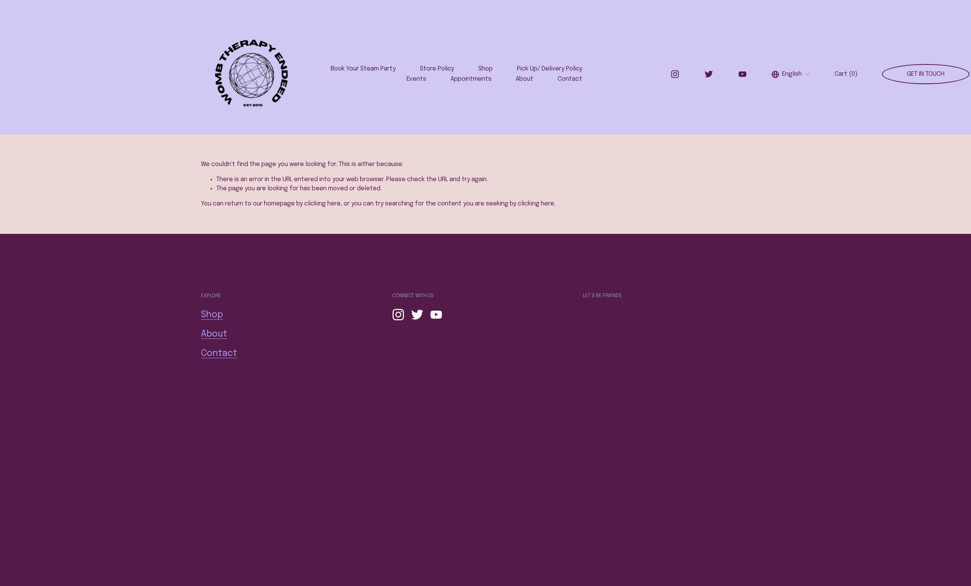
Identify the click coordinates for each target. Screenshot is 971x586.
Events (416, 79)
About (524, 79)
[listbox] (790, 74)
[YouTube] (742, 74)
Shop (485, 69)
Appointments (471, 79)
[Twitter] (708, 74)
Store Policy (437, 69)
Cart (846, 74)
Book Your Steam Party (363, 69)
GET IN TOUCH (925, 74)
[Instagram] (675, 74)
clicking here (322, 204)
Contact (570, 79)
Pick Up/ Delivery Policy (549, 69)
